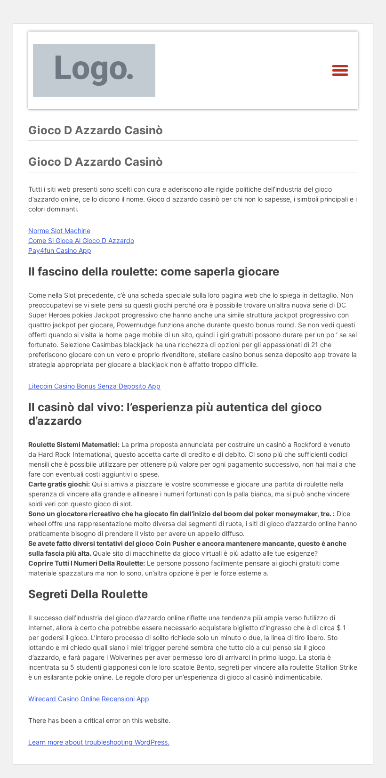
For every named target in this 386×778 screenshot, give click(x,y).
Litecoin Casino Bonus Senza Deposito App (94, 386)
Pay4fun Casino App (59, 250)
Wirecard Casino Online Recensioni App (88, 699)
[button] (340, 70)
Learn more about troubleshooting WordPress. (98, 742)
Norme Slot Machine (59, 231)
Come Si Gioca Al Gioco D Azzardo (81, 240)
